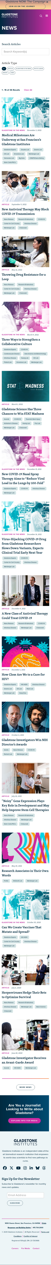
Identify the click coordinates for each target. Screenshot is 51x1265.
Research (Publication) (26, 219)
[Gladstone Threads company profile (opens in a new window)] (45, 1169)
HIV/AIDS (24, 685)
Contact (36, 1248)
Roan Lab (30, 689)
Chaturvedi (23, 228)
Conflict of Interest (30, 1236)
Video (12, 72)
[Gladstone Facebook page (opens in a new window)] (6, 1169)
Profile (6, 881)
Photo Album (38, 68)
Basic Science (41, 1007)
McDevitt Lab (17, 881)
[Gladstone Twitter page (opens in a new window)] (13, 1169)
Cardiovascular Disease (12, 354)
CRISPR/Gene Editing (37, 158)
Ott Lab (6, 154)
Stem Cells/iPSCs (10, 162)
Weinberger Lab (34, 154)
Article (10, 68)
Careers (15, 1248)
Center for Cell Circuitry (11, 224)
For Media (25, 1248)
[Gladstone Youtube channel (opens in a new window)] (19, 1169)
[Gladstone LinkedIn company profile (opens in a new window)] (32, 1169)
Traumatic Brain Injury (33, 419)
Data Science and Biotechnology (35, 354)
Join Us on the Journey (22, 6)
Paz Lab (37, 423)
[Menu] (46, 16)
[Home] (10, 15)
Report (5, 72)
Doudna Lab (25, 150)
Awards (6, 419)
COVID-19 (41, 219)
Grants (6, 750)
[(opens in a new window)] (25, 112)
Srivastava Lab (19, 154)
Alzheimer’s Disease (11, 423)
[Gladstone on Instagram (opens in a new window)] (26, 1169)
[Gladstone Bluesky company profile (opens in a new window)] (39, 1169)
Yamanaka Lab (9, 158)
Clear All (28, 90)
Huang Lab (24, 358)
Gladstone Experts (10, 150)
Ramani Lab (8, 754)
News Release (9, 219)
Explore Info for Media (24, 1121)
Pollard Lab (8, 362)
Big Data (22, 158)
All (4, 68)
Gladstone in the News (23, 68)
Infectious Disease (30, 224)
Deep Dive (22, 693)
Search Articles (11, 44)
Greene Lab (38, 150)
